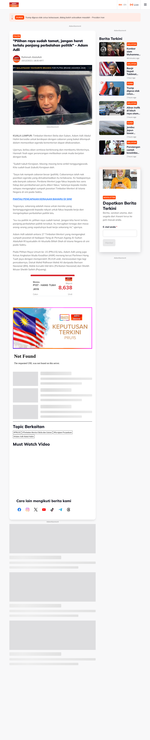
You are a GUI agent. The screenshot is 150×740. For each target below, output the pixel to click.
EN (125, 4)
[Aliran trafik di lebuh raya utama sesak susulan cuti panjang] (111, 108)
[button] (12, 15)
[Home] (14, 4)
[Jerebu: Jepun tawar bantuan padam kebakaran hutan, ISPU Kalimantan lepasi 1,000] (111, 128)
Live (136, 4)
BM (120, 4)
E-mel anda (109, 226)
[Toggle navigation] (145, 4)
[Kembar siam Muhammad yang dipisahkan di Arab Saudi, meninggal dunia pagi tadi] (111, 49)
